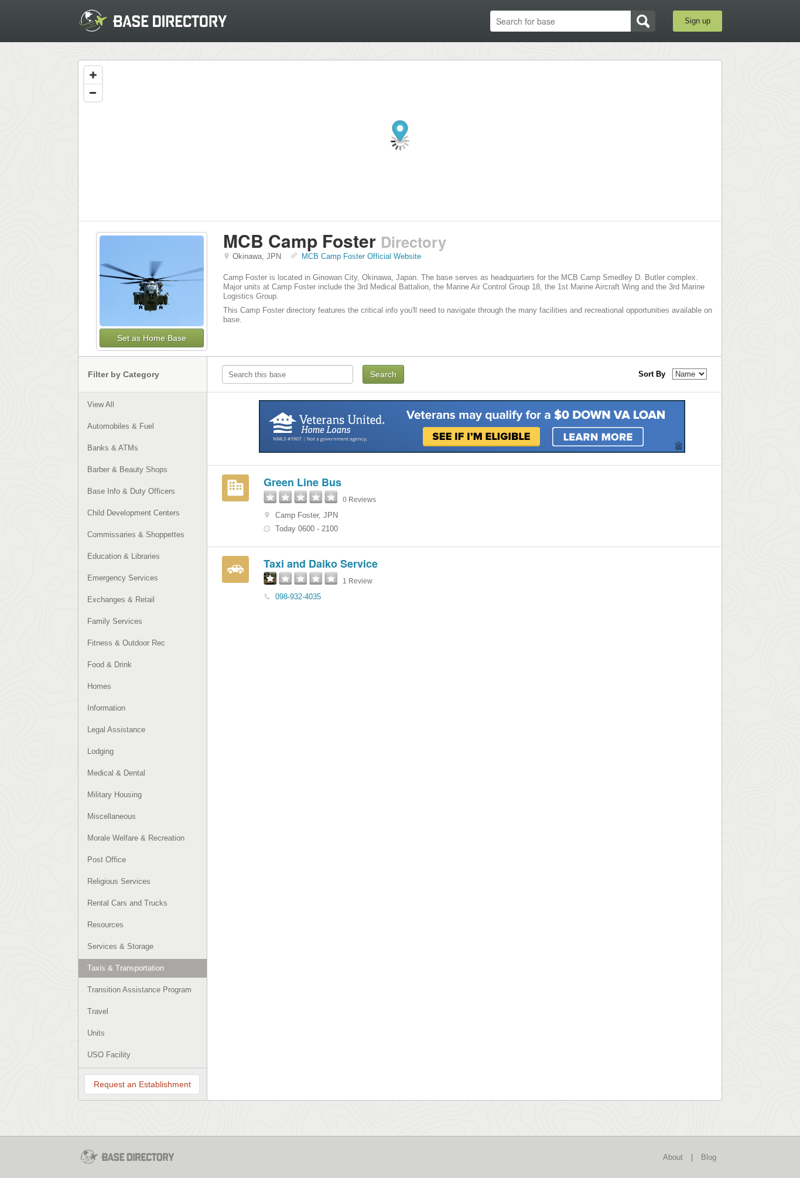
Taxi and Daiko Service (321, 563)
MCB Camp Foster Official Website (361, 256)
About (673, 1157)
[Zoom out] (93, 92)
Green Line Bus (302, 482)
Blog (708, 1157)
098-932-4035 (298, 596)
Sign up (697, 20)
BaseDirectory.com (163, 20)
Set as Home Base (151, 338)
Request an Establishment (142, 1084)
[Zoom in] (93, 75)
